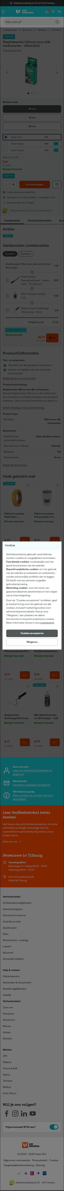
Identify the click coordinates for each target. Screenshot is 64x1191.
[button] (32, 633)
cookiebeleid (46, 622)
